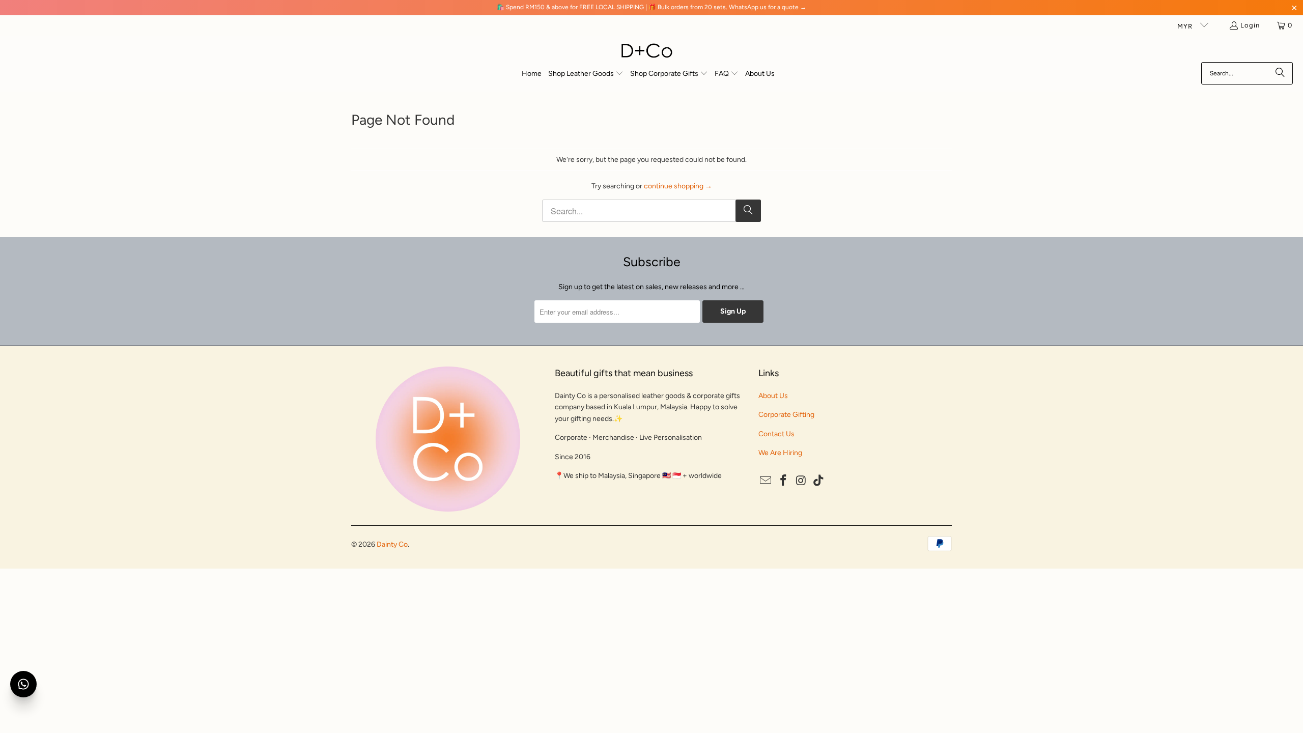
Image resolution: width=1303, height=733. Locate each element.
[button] (586, 74)
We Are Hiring (780, 452)
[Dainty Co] (646, 51)
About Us (773, 395)
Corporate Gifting (786, 414)
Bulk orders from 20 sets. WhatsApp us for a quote (728, 7)
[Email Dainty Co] (766, 481)
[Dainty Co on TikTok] (819, 481)
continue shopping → (678, 186)
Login (1250, 25)
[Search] (1280, 73)
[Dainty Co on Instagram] (801, 481)
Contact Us (776, 434)
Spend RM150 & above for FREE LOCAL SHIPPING (575, 7)
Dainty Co (392, 544)
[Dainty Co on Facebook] (783, 481)
